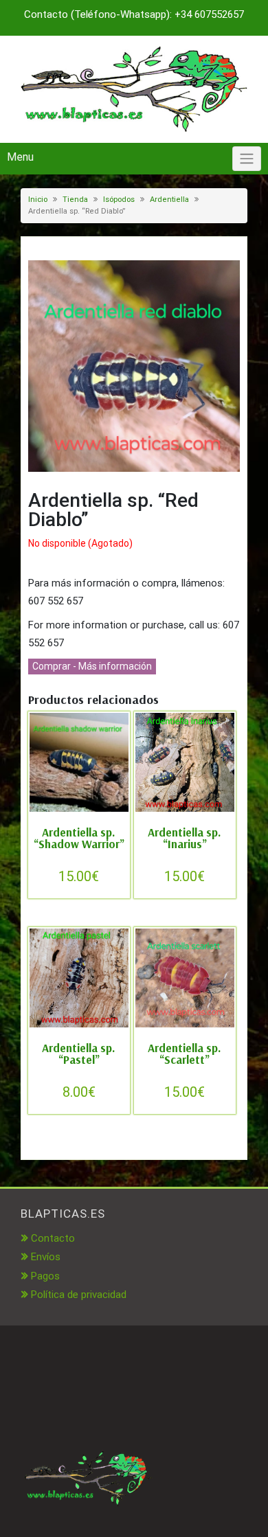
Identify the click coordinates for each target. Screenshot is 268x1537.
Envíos (45, 1257)
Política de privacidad (78, 1294)
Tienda (75, 199)
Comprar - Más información (92, 666)
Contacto (53, 1238)
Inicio (37, 199)
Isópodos (119, 199)
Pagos (45, 1276)
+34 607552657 (209, 14)
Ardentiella (169, 199)
